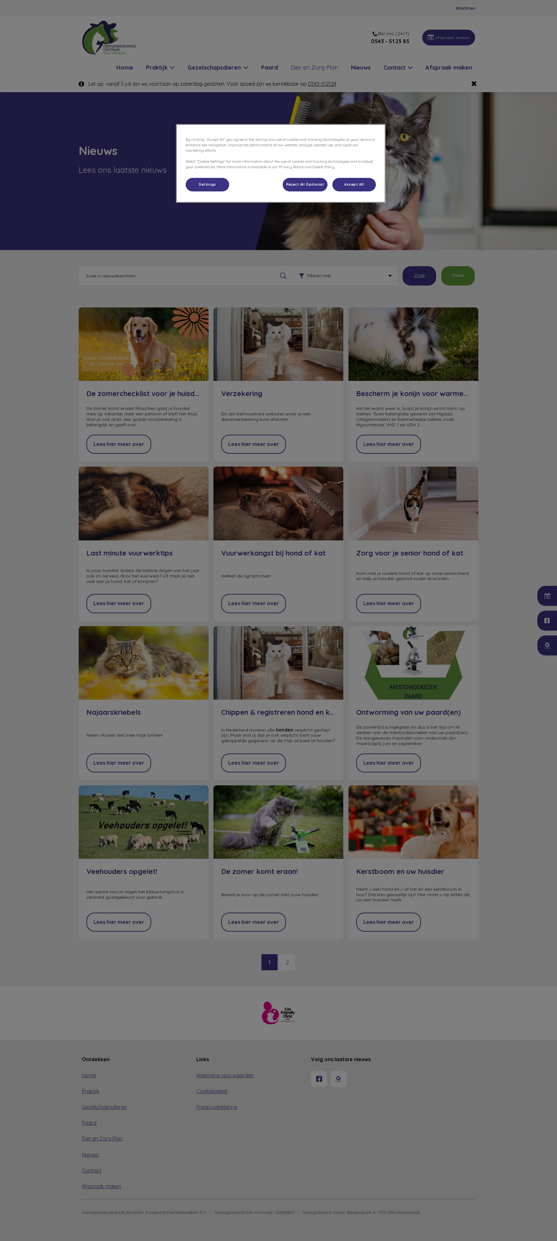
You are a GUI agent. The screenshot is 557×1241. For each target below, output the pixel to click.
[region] (281, 163)
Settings (207, 184)
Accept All (354, 184)
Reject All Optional (305, 184)
